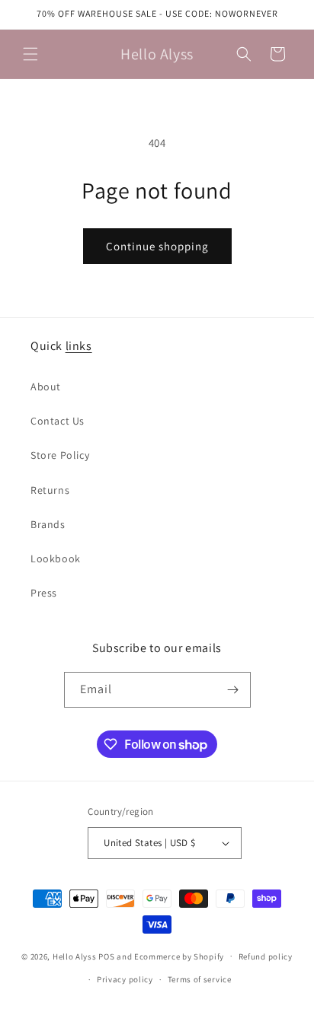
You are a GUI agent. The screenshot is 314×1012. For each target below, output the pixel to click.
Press (43, 593)
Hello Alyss (75, 955)
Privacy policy (125, 979)
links (79, 346)
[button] (30, 54)
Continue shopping (157, 246)
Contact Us (57, 421)
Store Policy (59, 455)
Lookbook (55, 558)
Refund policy (266, 956)
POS (106, 955)
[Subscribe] (233, 690)
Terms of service (200, 979)
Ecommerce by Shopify (179, 955)
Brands (48, 524)
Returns (49, 490)
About (45, 386)
